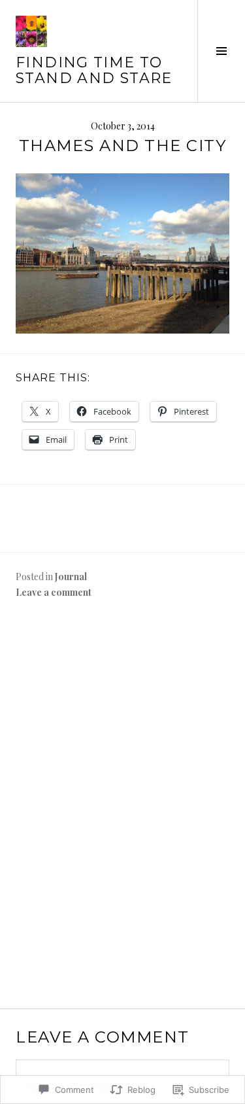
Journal (71, 576)
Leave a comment (53, 592)
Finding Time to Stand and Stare (94, 70)
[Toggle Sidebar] (221, 51)
